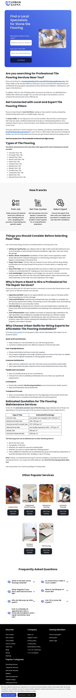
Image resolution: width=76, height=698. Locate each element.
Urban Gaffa (17, 332)
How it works (10, 635)
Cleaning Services (11, 683)
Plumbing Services (12, 664)
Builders (8, 673)
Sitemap (8, 656)
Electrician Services (12, 670)
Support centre (32, 638)
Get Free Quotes (13, 512)
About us (30, 635)
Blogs (7, 650)
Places (8, 653)
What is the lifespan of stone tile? (52, 590)
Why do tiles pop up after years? (20, 601)
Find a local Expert (55, 635)
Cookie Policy (61, 689)
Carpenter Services (12, 667)
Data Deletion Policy (34, 647)
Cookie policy (32, 644)
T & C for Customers (34, 650)
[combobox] (21, 42)
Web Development (12, 676)
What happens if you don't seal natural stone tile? (20, 591)
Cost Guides (10, 641)
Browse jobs (53, 638)
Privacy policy (32, 641)
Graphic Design (11, 680)
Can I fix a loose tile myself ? (51, 601)
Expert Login (53, 641)
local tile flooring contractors (17, 132)
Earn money (10, 638)
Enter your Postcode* (17, 49)
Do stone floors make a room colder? (53, 582)
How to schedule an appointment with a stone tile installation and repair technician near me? (20, 613)
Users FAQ (9, 647)
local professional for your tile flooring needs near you (43, 81)
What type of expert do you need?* (19, 37)
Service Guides (10, 644)
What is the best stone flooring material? (19, 582)
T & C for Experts (33, 653)
